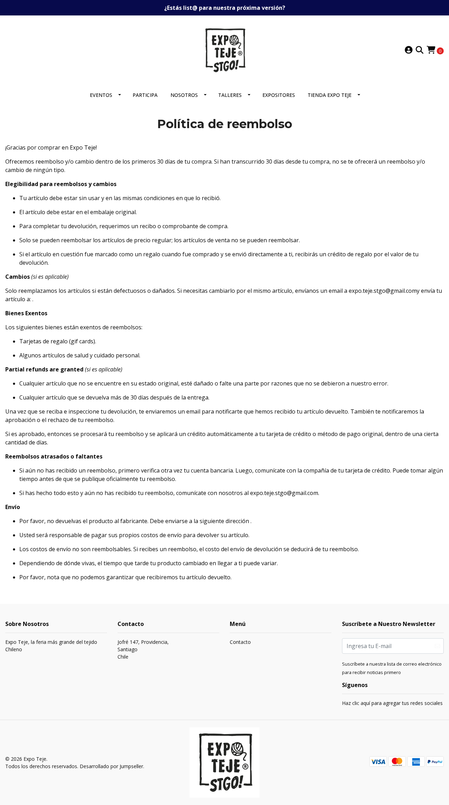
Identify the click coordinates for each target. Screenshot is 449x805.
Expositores (278, 95)
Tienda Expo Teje (329, 95)
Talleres (230, 95)
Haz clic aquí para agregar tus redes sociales (392, 703)
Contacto (240, 642)
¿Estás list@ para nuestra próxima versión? (224, 8)
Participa (145, 95)
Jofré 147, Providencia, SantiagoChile (143, 649)
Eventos (101, 95)
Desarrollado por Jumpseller (111, 766)
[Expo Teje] (224, 49)
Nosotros (184, 95)
